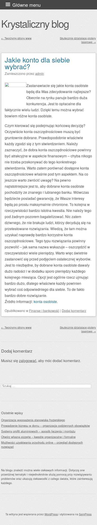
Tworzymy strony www (16, 38)
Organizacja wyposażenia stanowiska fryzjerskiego (33, 420)
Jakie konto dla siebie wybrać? (37, 63)
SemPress (85, 514)
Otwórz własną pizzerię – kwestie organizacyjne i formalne (38, 437)
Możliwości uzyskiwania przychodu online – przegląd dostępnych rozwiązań (42, 444)
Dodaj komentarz (74, 310)
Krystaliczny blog (35, 23)
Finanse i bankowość (44, 310)
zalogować (27, 360)
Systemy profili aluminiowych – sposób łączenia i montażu (38, 431)
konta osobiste (45, 301)
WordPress (51, 514)
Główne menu (26, 5)
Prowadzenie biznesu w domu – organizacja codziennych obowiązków (45, 425)
